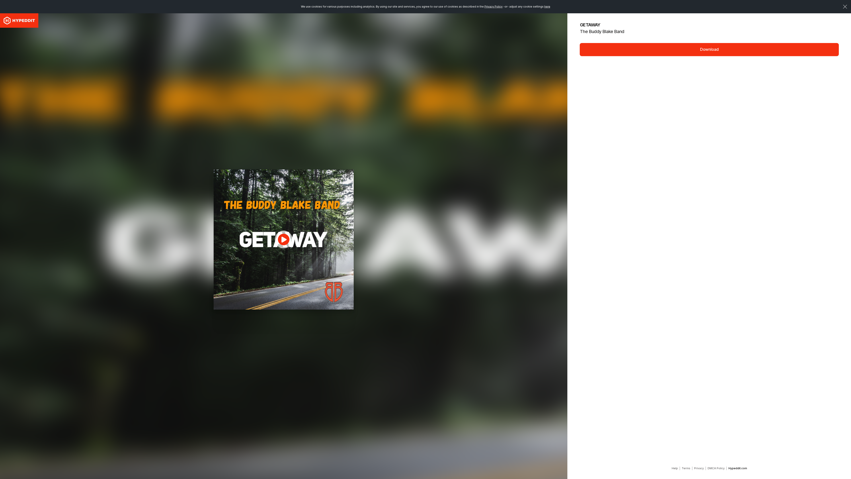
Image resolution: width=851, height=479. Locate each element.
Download (709, 49)
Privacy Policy (493, 6)
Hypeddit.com (737, 468)
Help (675, 468)
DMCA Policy (716, 468)
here (547, 6)
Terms (686, 468)
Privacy (699, 468)
